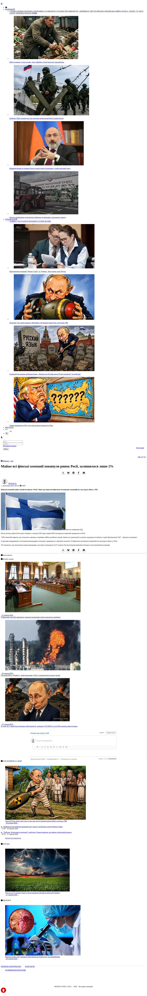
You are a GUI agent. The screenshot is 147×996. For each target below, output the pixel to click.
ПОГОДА (28, 13)
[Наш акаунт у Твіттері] (57, 981)
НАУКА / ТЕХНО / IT (130, 11)
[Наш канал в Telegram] (72, 981)
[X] (63, 473)
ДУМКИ (12, 221)
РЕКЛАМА (9, 427)
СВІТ (92, 11)
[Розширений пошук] (6, 433)
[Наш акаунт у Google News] (78, 981)
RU (145, 457)
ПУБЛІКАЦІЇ (10, 219)
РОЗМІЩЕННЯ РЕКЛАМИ (15, 970)
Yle (81, 529)
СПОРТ (12, 13)
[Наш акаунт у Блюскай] (62, 981)
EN (142, 457)
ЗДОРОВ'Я (20, 13)
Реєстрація (140, 448)
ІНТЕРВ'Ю (33, 221)
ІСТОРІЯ (40, 221)
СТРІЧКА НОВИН (16, 11)
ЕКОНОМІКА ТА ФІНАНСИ (44, 11)
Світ (11, 461)
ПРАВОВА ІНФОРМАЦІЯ (11, 966)
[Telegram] (73, 473)
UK (139, 457)
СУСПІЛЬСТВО (62, 11)
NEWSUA (12, 484)
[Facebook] (79, 473)
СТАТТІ (19, 221)
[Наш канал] (85, 981)
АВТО (140, 11)
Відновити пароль (9, 446)
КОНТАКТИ (30, 966)
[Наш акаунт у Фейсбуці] (67, 981)
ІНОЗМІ (48, 221)
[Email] (84, 473)
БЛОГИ (25, 221)
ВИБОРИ (72, 11)
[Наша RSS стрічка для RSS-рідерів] (90, 981)
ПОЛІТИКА (28, 11)
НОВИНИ (9, 9)
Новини (6, 461)
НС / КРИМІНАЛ (82, 11)
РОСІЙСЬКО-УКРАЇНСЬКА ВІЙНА (107, 11)
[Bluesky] (68, 473)
